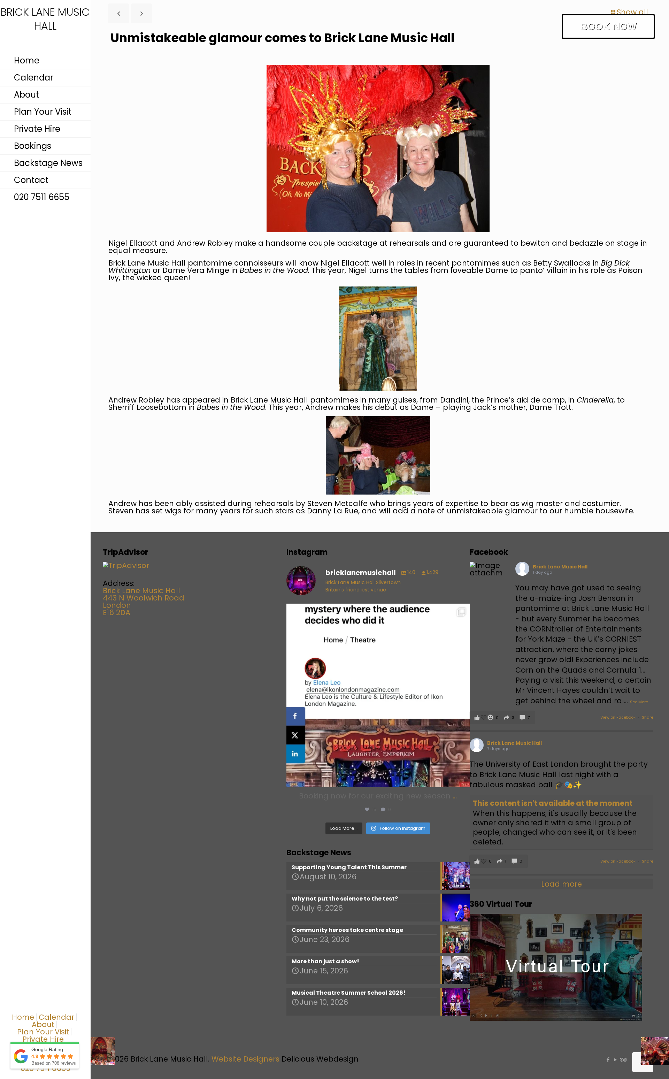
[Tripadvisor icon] (622, 1059)
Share (647, 717)
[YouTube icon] (615, 1059)
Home (23, 1017)
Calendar (56, 1017)
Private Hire (43, 1039)
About (43, 1024)
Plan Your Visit (43, 1032)
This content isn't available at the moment (552, 803)
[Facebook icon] (607, 1059)
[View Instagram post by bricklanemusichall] (462, 778)
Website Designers (245, 1059)
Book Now (608, 26)
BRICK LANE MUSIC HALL (45, 19)
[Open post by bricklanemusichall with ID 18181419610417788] (378, 695)
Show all (632, 12)
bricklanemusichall (376, 611)
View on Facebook (618, 717)
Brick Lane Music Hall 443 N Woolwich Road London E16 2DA (143, 602)
